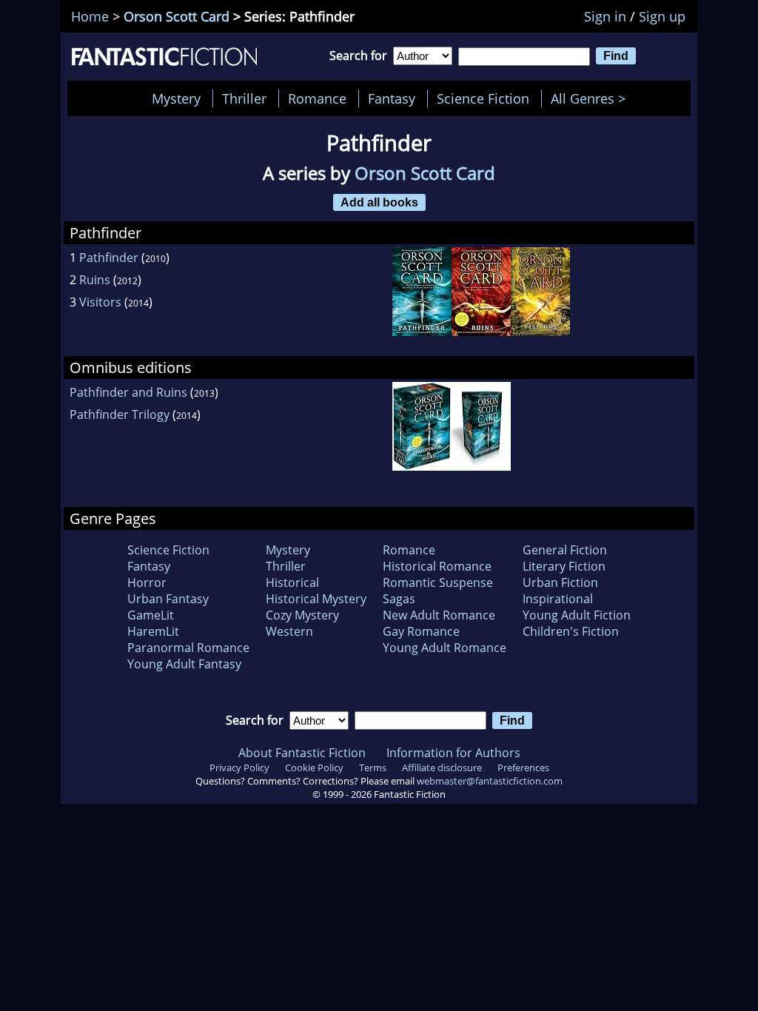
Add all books (379, 202)
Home (90, 16)
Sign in (605, 16)
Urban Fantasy (168, 599)
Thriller (244, 98)
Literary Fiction (564, 566)
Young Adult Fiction (577, 615)
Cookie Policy (314, 767)
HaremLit (153, 631)
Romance (317, 98)
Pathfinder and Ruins (128, 392)
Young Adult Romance (444, 647)
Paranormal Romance (188, 647)
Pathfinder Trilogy (120, 414)
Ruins (94, 280)
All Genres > (592, 98)
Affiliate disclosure (442, 767)
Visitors (100, 302)
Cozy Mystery (302, 615)
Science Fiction (483, 98)
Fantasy (391, 98)
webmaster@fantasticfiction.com (490, 780)
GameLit (150, 615)
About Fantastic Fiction (302, 753)
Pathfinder (108, 257)
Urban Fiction (560, 582)
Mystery (176, 98)
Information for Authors (453, 753)
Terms (372, 767)
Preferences (523, 767)
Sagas (399, 599)
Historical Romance (437, 566)
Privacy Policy (239, 767)
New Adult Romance (439, 615)
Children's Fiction (571, 631)
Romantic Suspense (438, 582)
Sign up (662, 16)
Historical (292, 582)
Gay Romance (421, 631)
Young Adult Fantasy (184, 664)
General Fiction (565, 550)
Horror (147, 582)
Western (289, 631)
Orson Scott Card (176, 16)
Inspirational (558, 599)
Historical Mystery (316, 599)
